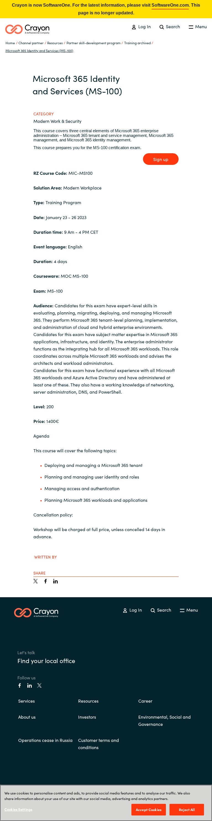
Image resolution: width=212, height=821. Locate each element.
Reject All (186, 809)
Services (26, 701)
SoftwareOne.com (170, 5)
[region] (106, 803)
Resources (88, 701)
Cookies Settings (18, 809)
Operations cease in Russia (45, 740)
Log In (143, 26)
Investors (87, 717)
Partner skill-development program (94, 42)
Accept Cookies (148, 809)
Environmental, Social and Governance (164, 720)
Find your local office (46, 660)
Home (10, 42)
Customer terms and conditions (98, 743)
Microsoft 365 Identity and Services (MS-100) (39, 50)
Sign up (160, 159)
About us (27, 717)
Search (172, 26)
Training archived (137, 42)
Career (145, 701)
